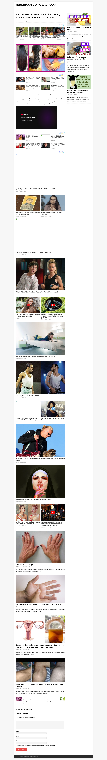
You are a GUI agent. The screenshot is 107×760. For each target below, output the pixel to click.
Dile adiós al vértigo (24, 564)
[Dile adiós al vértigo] (40, 561)
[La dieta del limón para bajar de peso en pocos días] (79, 88)
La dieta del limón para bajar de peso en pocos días (78, 91)
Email (17, 736)
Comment (18, 720)
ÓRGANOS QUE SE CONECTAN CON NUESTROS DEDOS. (39, 605)
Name (17, 731)
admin (28, 21)
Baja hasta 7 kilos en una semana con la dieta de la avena (76, 59)
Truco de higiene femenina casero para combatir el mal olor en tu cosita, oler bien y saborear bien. (40, 646)
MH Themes (35, 756)
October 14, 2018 (21, 21)
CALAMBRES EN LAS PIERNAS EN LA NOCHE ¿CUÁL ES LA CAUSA (39, 685)
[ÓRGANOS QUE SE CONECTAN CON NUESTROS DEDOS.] (40, 602)
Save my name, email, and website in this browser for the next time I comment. (36, 745)
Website (18, 741)
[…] (40, 571)
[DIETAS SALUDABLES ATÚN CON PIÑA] (79, 24)
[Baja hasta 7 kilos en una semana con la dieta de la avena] (79, 54)
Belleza (34, 21)
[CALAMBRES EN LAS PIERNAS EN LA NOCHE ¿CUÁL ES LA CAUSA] (40, 681)
